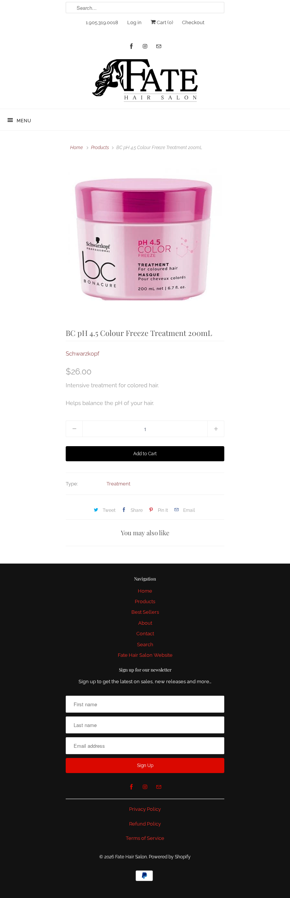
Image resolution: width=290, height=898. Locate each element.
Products (100, 147)
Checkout (193, 22)
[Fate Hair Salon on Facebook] (131, 46)
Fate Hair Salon (131, 856)
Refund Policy (145, 824)
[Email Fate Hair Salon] (159, 46)
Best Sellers (145, 612)
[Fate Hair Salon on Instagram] (145, 46)
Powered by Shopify (170, 856)
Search (145, 644)
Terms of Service (145, 838)
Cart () (164, 22)
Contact (145, 633)
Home (145, 591)
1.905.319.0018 (102, 22)
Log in (134, 22)
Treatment (118, 484)
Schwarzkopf (82, 353)
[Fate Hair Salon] (145, 81)
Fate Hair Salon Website (145, 655)
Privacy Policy (145, 809)
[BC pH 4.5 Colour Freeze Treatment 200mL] (145, 239)
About (145, 623)
